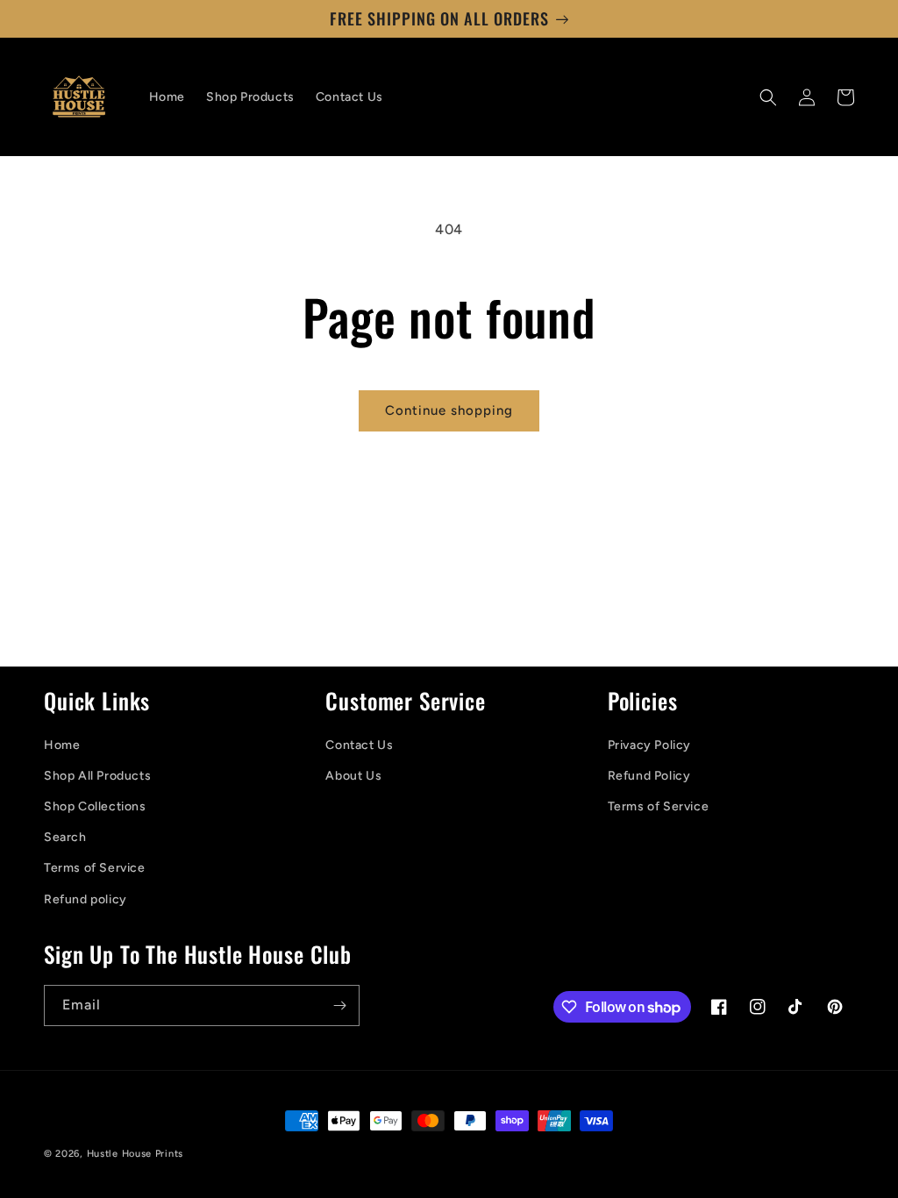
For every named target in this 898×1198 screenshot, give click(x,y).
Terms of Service (95, 867)
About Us (353, 775)
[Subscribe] (339, 1005)
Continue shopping (449, 410)
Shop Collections (95, 806)
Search (65, 837)
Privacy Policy (649, 745)
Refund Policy (649, 775)
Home (62, 745)
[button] (768, 97)
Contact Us (359, 745)
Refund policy (85, 899)
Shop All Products (97, 775)
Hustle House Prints (135, 1153)
